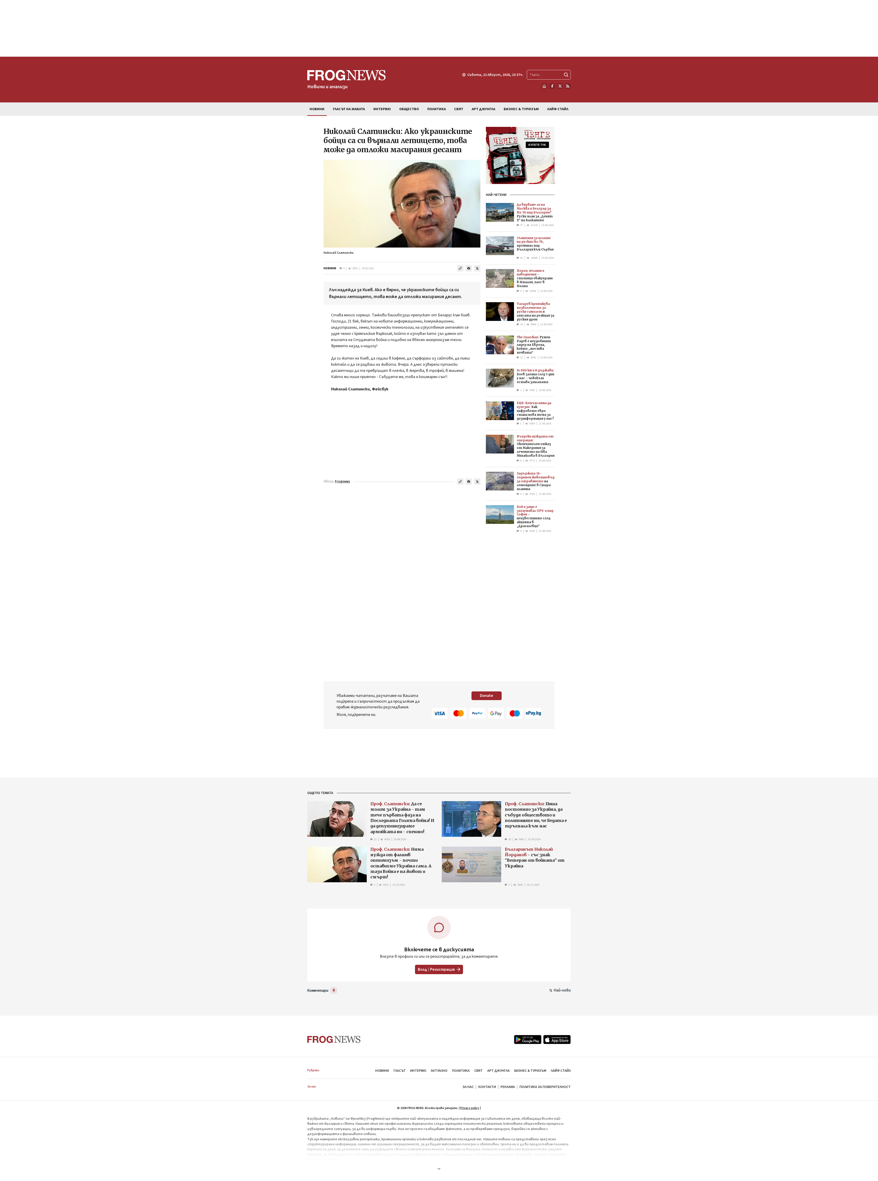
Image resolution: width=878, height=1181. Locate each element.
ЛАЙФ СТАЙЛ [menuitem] (557, 109)
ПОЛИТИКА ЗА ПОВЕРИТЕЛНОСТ (545, 1086)
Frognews (342, 481)
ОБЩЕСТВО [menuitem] (409, 109)
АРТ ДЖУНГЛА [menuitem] (483, 109)
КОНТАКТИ (487, 1086)
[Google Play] (527, 1039)
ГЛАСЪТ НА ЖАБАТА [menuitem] (349, 109)
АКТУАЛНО (439, 1070)
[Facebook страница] (552, 86)
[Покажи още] (439, 1169)
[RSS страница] (568, 86)
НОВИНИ (330, 268)
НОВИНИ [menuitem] (317, 109)
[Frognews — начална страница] (334, 1039)
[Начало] (544, 86)
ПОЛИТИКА (461, 1070)
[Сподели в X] (477, 268)
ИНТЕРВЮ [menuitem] (382, 109)
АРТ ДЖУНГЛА (498, 1070)
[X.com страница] (560, 86)
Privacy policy (469, 1108)
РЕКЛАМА (508, 1086)
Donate (486, 695)
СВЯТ (478, 1070)
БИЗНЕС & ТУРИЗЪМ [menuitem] (521, 109)
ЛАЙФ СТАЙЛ (561, 1070)
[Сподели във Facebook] (469, 268)
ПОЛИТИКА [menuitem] (436, 109)
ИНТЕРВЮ (418, 1070)
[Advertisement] (439, 28)
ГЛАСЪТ (399, 1070)
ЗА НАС (468, 1086)
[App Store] (557, 1039)
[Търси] (566, 74)
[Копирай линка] (460, 268)
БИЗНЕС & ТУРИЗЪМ (530, 1070)
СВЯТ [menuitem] (458, 109)
